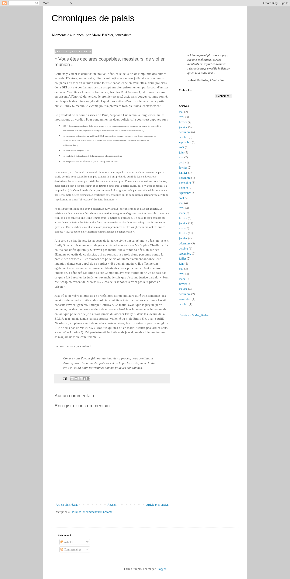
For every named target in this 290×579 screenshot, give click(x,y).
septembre (185, 142)
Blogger (161, 569)
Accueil (112, 504)
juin (181, 152)
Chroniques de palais (93, 18)
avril (181, 117)
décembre (184, 132)
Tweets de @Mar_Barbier (194, 315)
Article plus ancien (157, 504)
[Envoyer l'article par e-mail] (64, 378)
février (183, 122)
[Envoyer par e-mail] (72, 378)
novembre (185, 182)
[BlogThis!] (76, 378)
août (181, 147)
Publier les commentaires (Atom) (92, 512)
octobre (183, 137)
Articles (68, 542)
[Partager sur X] (80, 378)
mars (182, 213)
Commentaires (72, 549)
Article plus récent (67, 504)
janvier (183, 127)
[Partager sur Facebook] (84, 378)
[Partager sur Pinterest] (88, 378)
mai (181, 112)
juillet (182, 258)
